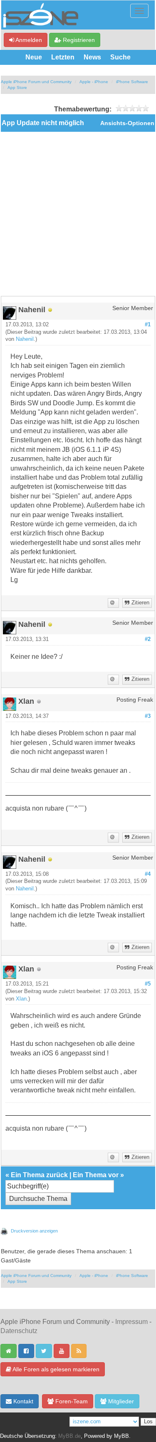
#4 (148, 874)
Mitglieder (120, 1401)
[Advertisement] (78, 214)
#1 (148, 325)
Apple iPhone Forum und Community (36, 81)
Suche (120, 57)
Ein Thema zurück (39, 1174)
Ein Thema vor (96, 1174)
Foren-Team (71, 1401)
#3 (148, 716)
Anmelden (28, 40)
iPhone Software (132, 81)
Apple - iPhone (93, 81)
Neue (33, 57)
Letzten (62, 57)
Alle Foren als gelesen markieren (55, 1369)
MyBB (121, 1436)
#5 (148, 984)
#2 (148, 639)
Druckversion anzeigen (34, 1230)
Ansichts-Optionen (127, 123)
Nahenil (25, 339)
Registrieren (78, 40)
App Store (17, 87)
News (92, 57)
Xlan (21, 999)
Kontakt (22, 1401)
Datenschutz (18, 1330)
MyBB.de (69, 1436)
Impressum (131, 1321)
